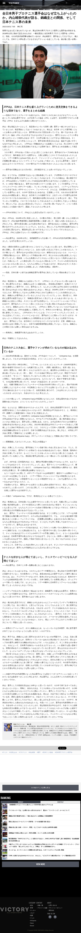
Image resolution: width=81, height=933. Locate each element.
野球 (15, 7)
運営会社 (51, 910)
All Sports (57, 7)
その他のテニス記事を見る (40, 788)
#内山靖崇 (32, 752)
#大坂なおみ (13, 752)
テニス (49, 7)
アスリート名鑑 (42, 908)
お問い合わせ (53, 905)
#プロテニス (23, 752)
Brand (74, 7)
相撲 (40, 7)
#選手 (38, 752)
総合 (7, 7)
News (66, 7)
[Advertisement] (40, 768)
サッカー (23, 7)
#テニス (4, 752)
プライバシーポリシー (55, 908)
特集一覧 (40, 905)
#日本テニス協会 (47, 752)
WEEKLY (20, 802)
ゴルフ (32, 7)
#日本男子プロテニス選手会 (63, 752)
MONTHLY (60, 802)
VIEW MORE (40, 864)
